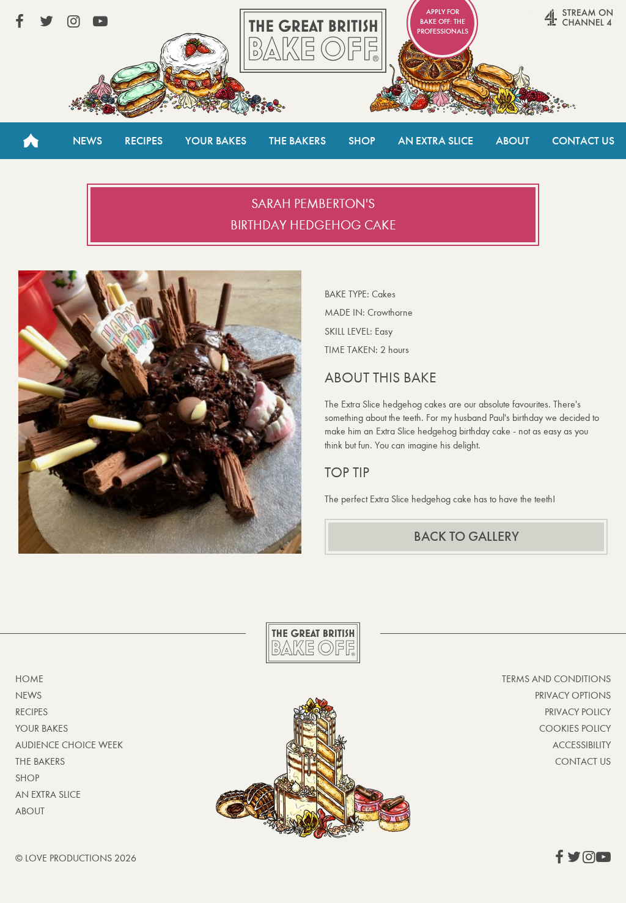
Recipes (144, 140)
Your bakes (41, 728)
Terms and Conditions (556, 679)
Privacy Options (573, 695)
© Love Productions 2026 (75, 858)
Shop (361, 140)
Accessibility (582, 745)
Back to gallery (466, 536)
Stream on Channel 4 (555, 24)
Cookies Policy (575, 728)
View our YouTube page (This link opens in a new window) (100, 21)
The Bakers (297, 140)
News (87, 140)
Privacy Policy (578, 712)
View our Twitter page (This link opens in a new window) (46, 21)
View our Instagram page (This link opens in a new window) (73, 21)
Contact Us (583, 140)
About (512, 140)
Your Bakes (215, 140)
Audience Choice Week (69, 745)
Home (30, 140)
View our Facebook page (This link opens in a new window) (19, 21)
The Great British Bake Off (313, 41)
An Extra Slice (435, 140)
